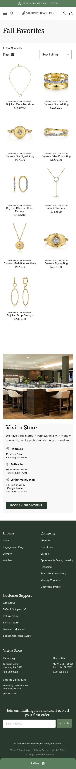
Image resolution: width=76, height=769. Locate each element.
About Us (46, 540)
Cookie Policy (59, 750)
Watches (8, 560)
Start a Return (11, 622)
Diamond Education (14, 629)
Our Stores (47, 547)
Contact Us (9, 602)
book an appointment (26, 505)
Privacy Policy (41, 750)
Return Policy (10, 616)
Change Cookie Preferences (40, 754)
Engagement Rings (14, 547)
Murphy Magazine (51, 580)
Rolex (6, 540)
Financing (46, 567)
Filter (6, 54)
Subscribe (64, 723)
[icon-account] (64, 13)
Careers (45, 553)
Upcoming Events (51, 586)
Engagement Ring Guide (17, 635)
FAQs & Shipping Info (15, 609)
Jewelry (7, 553)
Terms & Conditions (20, 750)
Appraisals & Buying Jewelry (57, 560)
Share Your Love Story (53, 573)
